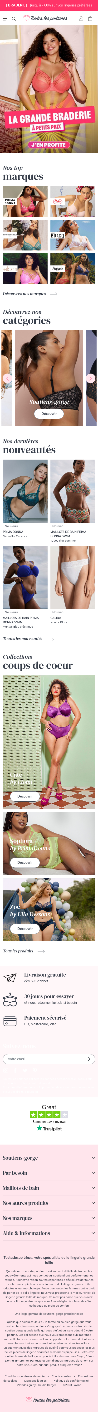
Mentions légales (35, 1380)
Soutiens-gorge (20, 1157)
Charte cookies (61, 1376)
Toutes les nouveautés (23, 638)
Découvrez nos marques (25, 294)
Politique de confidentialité (71, 1380)
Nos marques (18, 1218)
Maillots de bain (21, 1187)
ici (36, 1091)
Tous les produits (18, 951)
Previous (7, 378)
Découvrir (49, 414)
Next (90, 378)
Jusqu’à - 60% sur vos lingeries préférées (49, 5)
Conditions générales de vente (25, 1376)
